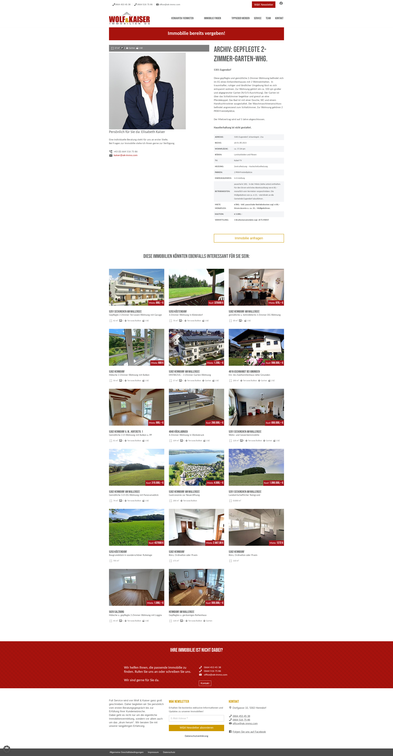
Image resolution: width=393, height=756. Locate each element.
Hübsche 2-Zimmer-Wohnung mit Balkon (129, 375)
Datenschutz (169, 752)
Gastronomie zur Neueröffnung (184, 495)
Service (257, 18)
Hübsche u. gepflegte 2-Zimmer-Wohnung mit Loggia (135, 615)
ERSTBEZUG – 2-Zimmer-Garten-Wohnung (190, 375)
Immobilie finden (212, 18)
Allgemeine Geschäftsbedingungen (127, 752)
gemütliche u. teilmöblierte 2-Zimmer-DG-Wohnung (255, 315)
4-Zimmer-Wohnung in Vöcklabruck (186, 435)
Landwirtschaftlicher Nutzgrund (244, 495)
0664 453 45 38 (122, 4)
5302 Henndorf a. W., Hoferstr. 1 (126, 432)
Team (268, 18)
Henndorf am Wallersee (181, 612)
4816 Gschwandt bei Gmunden (244, 372)
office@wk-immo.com (169, 4)
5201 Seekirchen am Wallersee (125, 311)
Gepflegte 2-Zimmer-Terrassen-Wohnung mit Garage (135, 315)
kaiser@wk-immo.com (126, 155)
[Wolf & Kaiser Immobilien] (129, 18)
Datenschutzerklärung (196, 736)
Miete (152, 303)
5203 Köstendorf (178, 311)
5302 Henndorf (117, 372)
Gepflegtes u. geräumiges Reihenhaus (187, 615)
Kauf (211, 303)
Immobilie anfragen (249, 238)
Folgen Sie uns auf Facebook (249, 731)
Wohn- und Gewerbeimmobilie (244, 435)
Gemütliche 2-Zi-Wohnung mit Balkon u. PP (130, 435)
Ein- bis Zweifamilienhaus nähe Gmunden (249, 375)
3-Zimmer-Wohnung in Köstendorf (186, 315)
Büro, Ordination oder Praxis (183, 555)
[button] (7, 749)
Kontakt (279, 18)
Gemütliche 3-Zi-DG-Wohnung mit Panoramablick (133, 495)
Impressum (153, 752)
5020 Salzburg (116, 612)
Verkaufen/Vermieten (182, 18)
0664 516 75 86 (145, 4)
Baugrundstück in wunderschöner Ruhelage (130, 555)
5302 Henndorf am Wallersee (244, 311)
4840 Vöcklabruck (178, 432)
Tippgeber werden (241, 18)
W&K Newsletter (263, 4)
